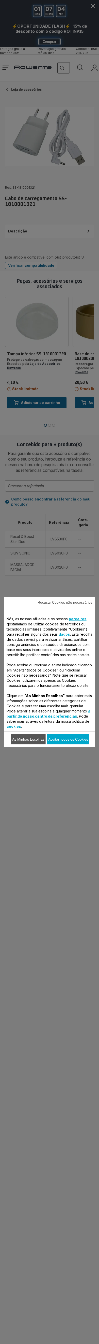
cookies (14, 726)
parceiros (78, 619)
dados (64, 634)
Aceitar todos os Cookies (68, 739)
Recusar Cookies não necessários (65, 602)
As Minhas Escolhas (28, 739)
